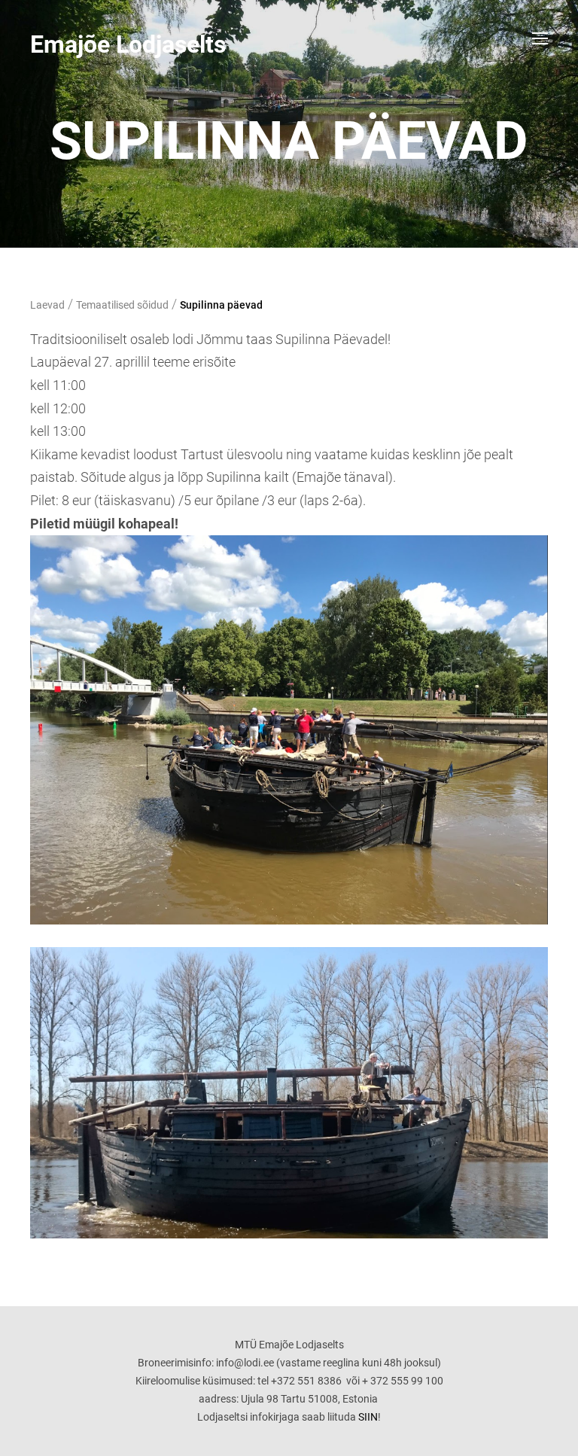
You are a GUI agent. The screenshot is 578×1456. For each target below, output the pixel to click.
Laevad (47, 305)
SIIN (368, 1417)
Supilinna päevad (221, 305)
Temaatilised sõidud (122, 305)
